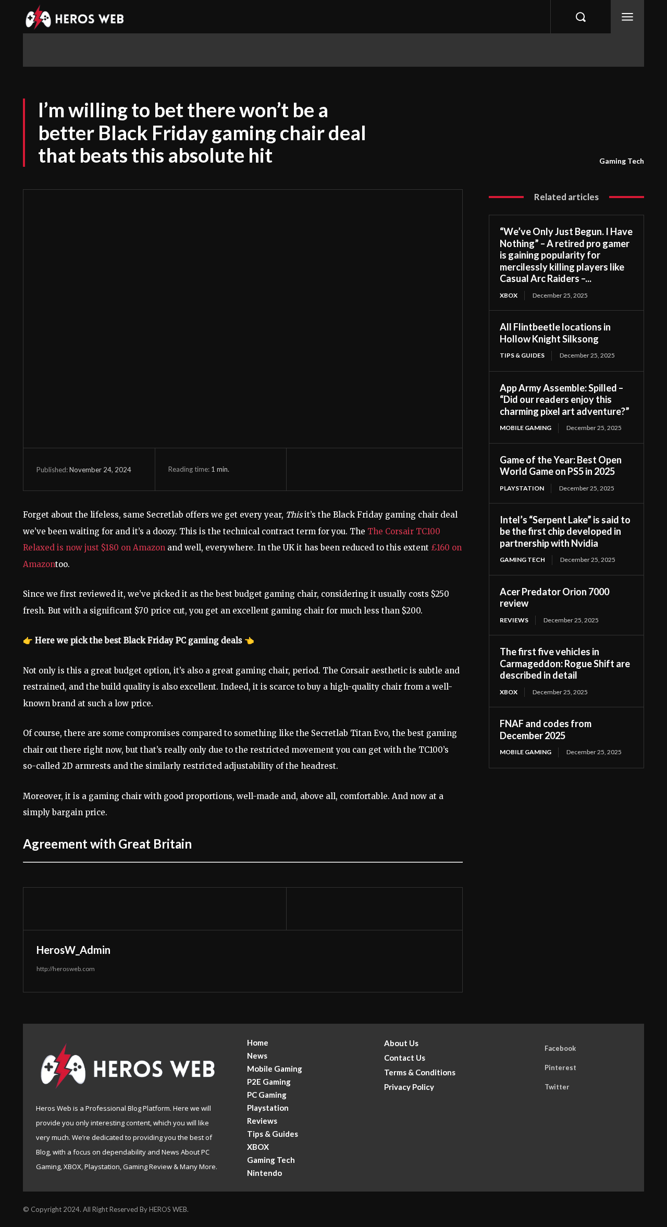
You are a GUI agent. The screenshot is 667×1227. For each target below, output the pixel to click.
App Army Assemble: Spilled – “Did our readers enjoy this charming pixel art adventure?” (564, 399)
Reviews (514, 620)
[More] (406, 469)
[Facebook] (310, 469)
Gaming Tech (621, 160)
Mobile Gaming (525, 428)
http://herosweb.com (65, 969)
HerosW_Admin (73, 949)
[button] (580, 16)
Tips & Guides (522, 355)
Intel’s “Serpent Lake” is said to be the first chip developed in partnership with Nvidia (565, 531)
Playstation (522, 488)
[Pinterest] (358, 469)
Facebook (560, 1048)
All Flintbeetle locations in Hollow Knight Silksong (555, 333)
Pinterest (560, 1067)
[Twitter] (334, 469)
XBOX (508, 295)
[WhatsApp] (382, 469)
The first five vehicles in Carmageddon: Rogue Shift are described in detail (565, 663)
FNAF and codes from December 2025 (545, 729)
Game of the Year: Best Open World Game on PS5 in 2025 (561, 465)
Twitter (557, 1087)
